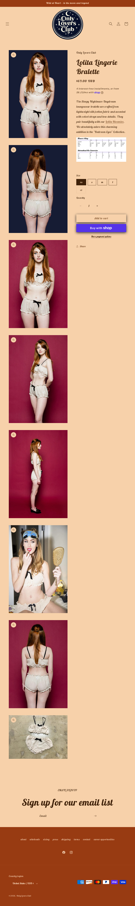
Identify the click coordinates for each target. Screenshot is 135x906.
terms (77, 839)
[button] (7, 24)
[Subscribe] (95, 816)
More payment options (101, 236)
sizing (46, 839)
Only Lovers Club (24, 896)
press (55, 839)
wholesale (35, 839)
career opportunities (104, 839)
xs (81, 182)
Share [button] (83, 246)
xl (83, 190)
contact (86, 839)
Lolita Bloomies (114, 121)
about (23, 839)
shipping (66, 839)
